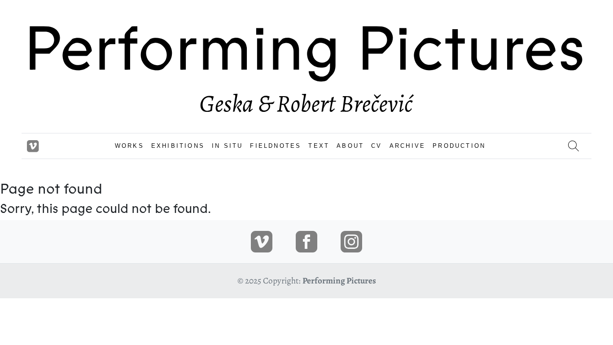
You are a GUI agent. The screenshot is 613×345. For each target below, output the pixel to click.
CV (376, 145)
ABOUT (350, 145)
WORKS (129, 145)
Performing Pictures (339, 280)
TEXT (318, 145)
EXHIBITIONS (178, 145)
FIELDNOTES (275, 145)
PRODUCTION (459, 145)
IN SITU (227, 145)
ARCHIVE (407, 145)
